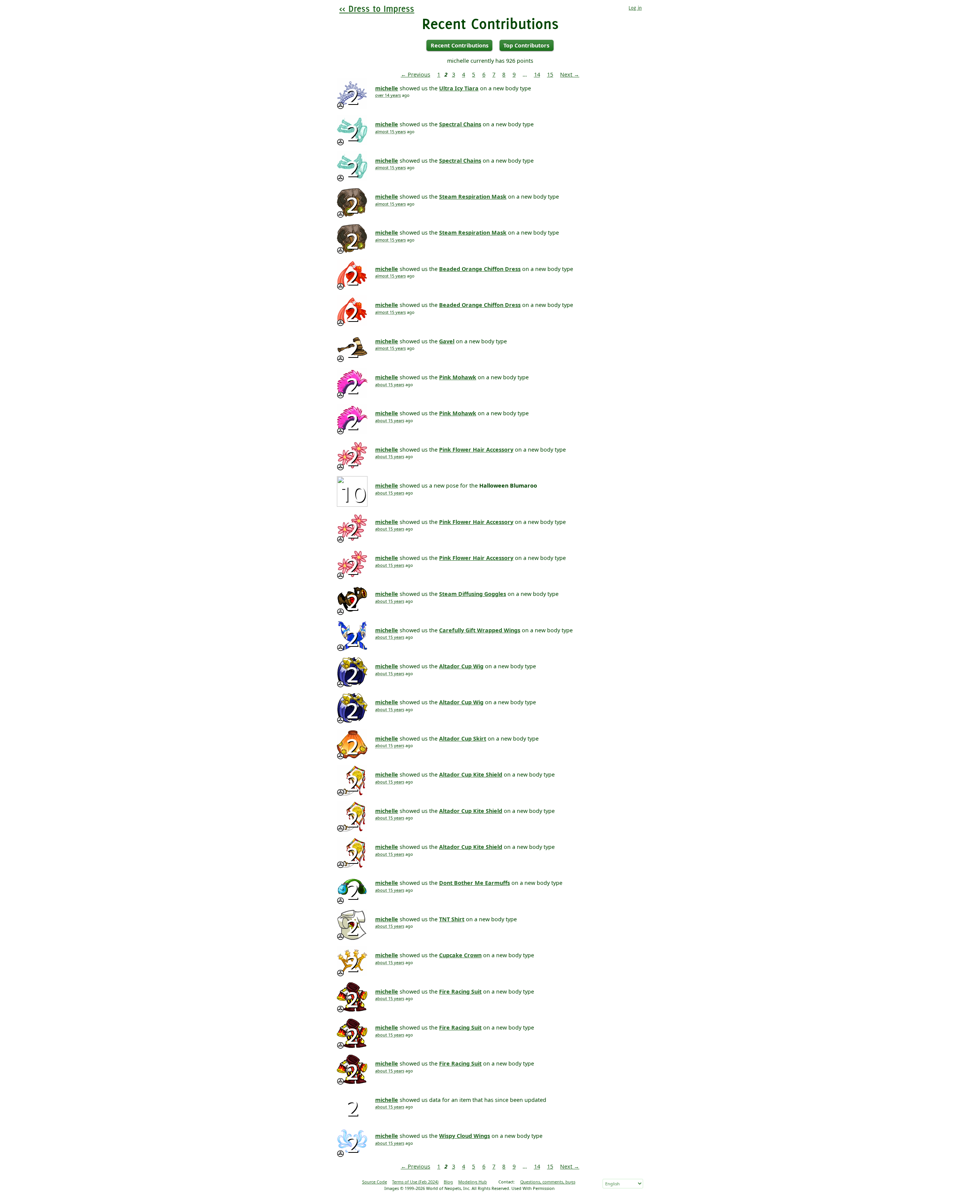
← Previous (415, 74)
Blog (448, 1182)
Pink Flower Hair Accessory (476, 449)
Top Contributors (526, 45)
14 (537, 74)
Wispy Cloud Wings (464, 1135)
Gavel (446, 341)
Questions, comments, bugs (547, 1182)
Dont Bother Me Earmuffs (474, 882)
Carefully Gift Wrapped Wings (479, 630)
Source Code (374, 1182)
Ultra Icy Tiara (459, 88)
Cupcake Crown (460, 955)
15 (550, 74)
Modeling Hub (472, 1182)
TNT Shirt (451, 919)
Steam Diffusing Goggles (472, 593)
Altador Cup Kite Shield (470, 774)
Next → (569, 74)
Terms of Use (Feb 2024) (415, 1182)
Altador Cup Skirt (462, 738)
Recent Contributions (459, 45)
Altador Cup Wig (461, 666)
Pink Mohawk (457, 377)
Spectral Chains (460, 124)
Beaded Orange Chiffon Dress (480, 269)
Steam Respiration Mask (472, 196)
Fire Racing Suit (460, 991)
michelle (386, 88)
